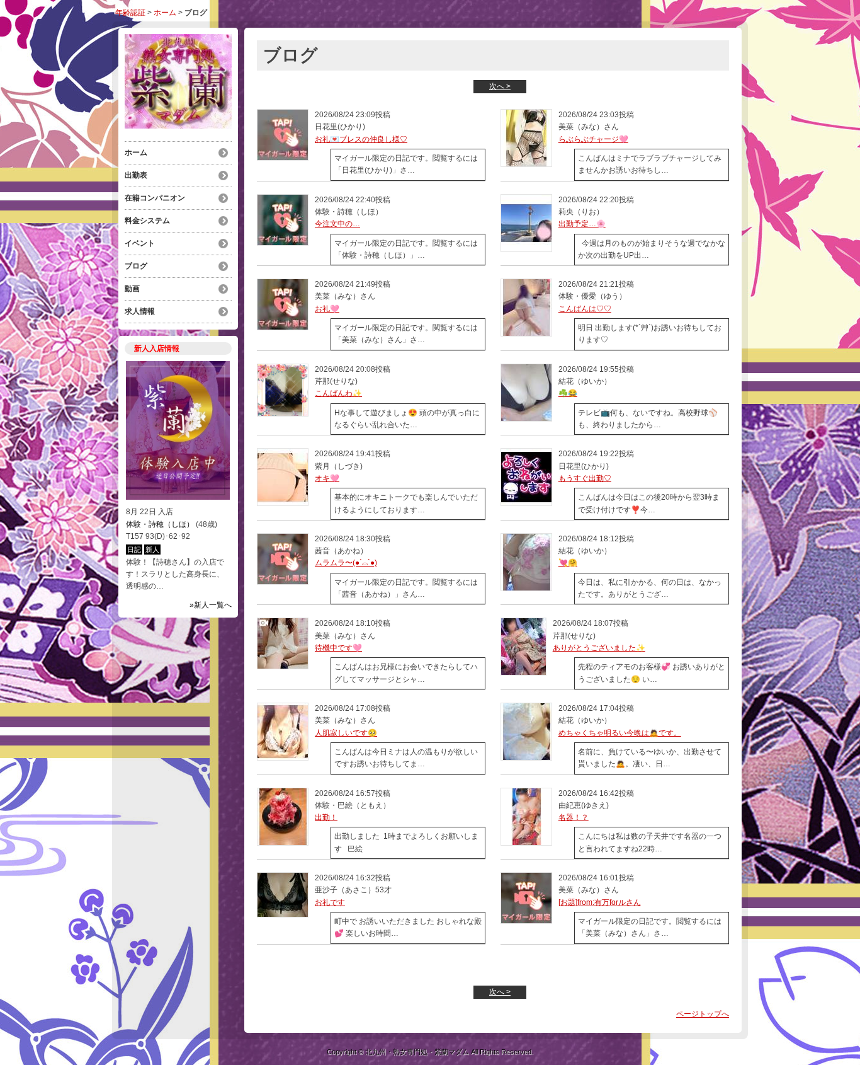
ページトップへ (702, 1014)
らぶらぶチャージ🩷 (593, 139)
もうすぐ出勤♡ (584, 478)
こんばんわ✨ (338, 393)
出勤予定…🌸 (582, 223)
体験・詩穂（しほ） (160, 524)
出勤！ (326, 817)
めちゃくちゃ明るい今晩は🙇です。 (619, 732)
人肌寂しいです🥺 (346, 732)
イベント (140, 243)
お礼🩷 (327, 308)
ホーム (165, 12)
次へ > (500, 86)
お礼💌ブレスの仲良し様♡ (361, 139)
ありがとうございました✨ (599, 647)
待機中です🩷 (338, 647)
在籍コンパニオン (155, 197)
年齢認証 (130, 12)
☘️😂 (567, 393)
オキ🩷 (327, 478)
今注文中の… (337, 223)
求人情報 (140, 311)
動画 (132, 288)
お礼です (330, 902)
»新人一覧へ (211, 605)
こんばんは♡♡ (584, 308)
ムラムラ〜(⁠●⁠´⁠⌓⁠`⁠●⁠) (346, 562)
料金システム (147, 220)
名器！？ (573, 817)
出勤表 (136, 175)
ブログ (136, 266)
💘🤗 (567, 562)
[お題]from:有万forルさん (599, 902)
